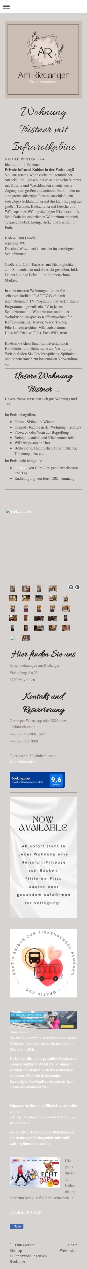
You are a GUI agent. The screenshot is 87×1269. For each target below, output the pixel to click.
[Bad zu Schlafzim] (53, 598)
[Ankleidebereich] (65, 618)
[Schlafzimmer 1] (43, 536)
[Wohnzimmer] (12, 608)
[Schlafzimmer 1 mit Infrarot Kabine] (53, 588)
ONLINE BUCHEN (26, 1212)
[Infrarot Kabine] (26, 618)
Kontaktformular (22, 761)
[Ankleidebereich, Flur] (26, 628)
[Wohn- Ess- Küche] (13, 618)
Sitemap (16, 1250)
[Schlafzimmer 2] (39, 618)
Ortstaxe (20, 467)
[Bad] (66, 598)
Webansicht (68, 1250)
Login (72, 1244)
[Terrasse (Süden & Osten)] (39, 598)
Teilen (18, 1226)
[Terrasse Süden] (13, 598)
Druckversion (25, 1244)
